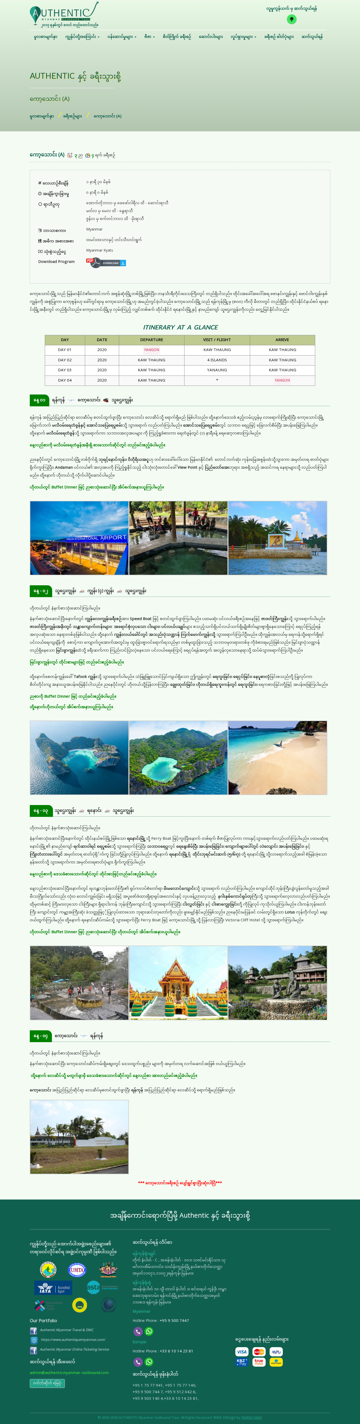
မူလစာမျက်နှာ (45, 37)
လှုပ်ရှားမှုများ (242, 37)
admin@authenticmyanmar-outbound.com (69, 1373)
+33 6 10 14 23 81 (176, 1351)
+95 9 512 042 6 (180, 1392)
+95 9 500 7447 (174, 1321)
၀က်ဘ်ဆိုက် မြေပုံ (47, 1383)
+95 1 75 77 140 (180, 1385)
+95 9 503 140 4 (148, 1399)
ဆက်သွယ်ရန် (312, 37)
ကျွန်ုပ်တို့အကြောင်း (81, 37)
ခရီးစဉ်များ (72, 116)
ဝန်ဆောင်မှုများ (121, 37)
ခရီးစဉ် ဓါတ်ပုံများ (279, 37)
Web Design (224, 1417)
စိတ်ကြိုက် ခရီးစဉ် (177, 37)
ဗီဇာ (148, 37)
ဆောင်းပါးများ (211, 37)
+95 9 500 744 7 (148, 1392)
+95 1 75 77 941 (148, 1385)
